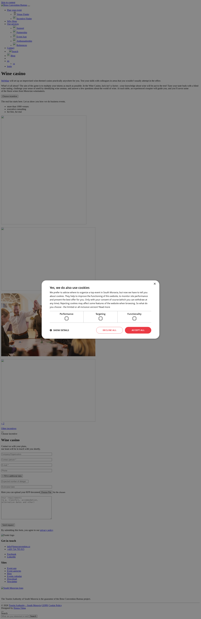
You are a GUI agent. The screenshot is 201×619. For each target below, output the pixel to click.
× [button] (154, 284)
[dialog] (100, 309)
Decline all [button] (109, 330)
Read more (104, 306)
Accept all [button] (138, 330)
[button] (59, 330)
